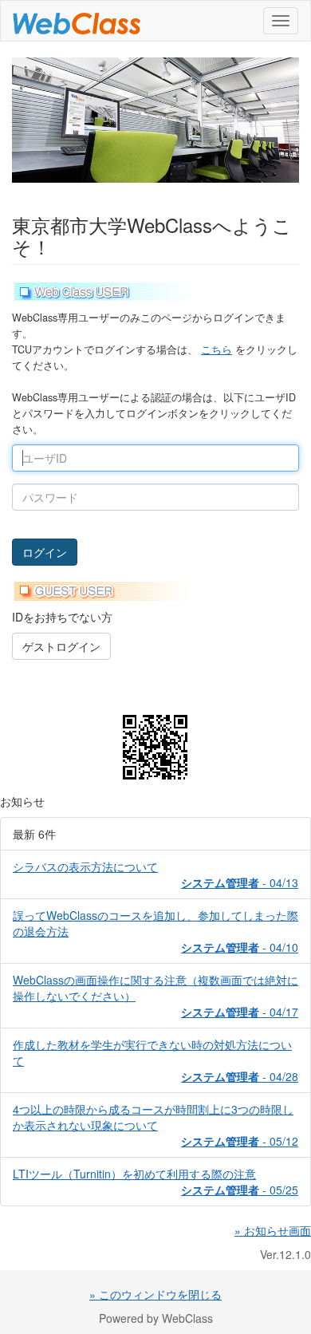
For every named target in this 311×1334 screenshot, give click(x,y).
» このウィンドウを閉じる (155, 1294)
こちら (216, 349)
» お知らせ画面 (272, 1230)
